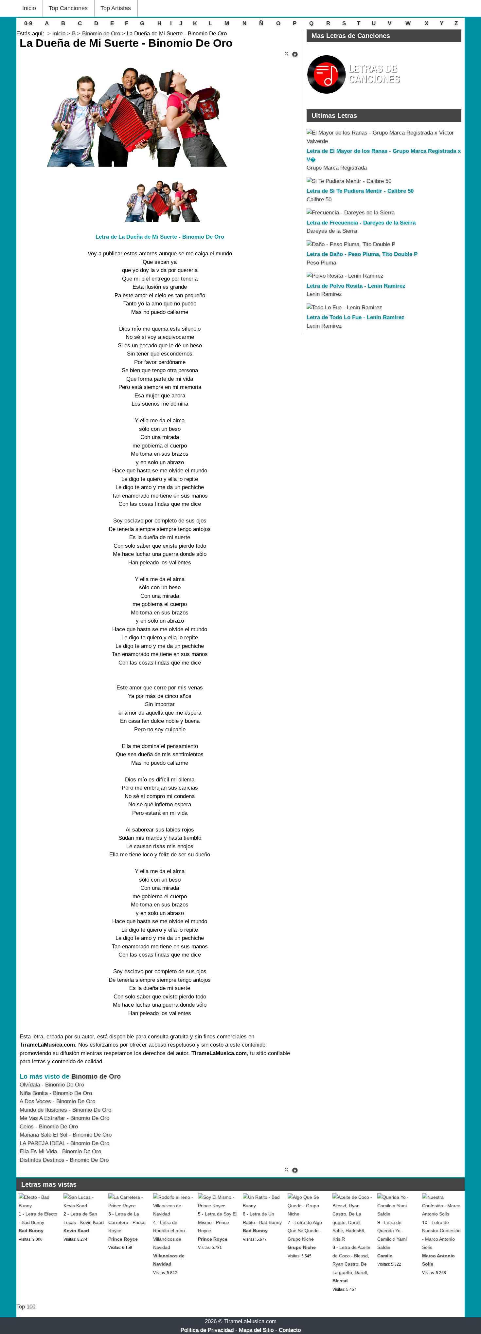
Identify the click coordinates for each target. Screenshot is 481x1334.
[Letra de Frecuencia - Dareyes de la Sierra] (351, 213)
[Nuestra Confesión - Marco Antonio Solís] (442, 1213)
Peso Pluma (321, 263)
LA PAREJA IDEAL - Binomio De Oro (64, 1143)
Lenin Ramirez (324, 294)
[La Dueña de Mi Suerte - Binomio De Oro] (295, 54)
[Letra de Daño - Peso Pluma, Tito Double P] (351, 244)
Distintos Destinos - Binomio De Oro (64, 1160)
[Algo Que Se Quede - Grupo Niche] (308, 1213)
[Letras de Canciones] (355, 97)
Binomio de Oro (96, 1076)
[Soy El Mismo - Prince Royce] (218, 1205)
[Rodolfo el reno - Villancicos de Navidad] (173, 1213)
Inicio (29, 8)
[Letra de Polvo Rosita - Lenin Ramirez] (345, 276)
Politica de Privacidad (207, 1330)
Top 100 (25, 1307)
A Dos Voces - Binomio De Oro (57, 1101)
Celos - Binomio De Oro (49, 1127)
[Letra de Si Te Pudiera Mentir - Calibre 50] (349, 181)
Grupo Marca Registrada (337, 168)
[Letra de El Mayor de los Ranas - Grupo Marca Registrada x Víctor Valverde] (384, 141)
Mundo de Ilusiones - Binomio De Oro (65, 1110)
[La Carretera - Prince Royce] (128, 1205)
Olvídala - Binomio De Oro (52, 1085)
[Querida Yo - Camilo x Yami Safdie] (397, 1213)
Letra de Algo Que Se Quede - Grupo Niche (305, 1231)
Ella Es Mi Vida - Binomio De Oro (60, 1151)
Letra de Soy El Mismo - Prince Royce (217, 1222)
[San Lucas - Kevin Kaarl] (83, 1205)
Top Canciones (68, 8)
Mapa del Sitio (256, 1330)
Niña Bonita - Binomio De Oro (56, 1093)
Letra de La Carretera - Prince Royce (127, 1222)
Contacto (290, 1330)
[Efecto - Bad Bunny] (39, 1205)
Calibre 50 (319, 199)
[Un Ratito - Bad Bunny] (263, 1205)
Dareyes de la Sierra (332, 231)
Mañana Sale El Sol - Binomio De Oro (66, 1135)
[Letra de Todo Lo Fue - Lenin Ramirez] (344, 307)
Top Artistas (115, 8)
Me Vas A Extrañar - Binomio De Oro (64, 1118)
